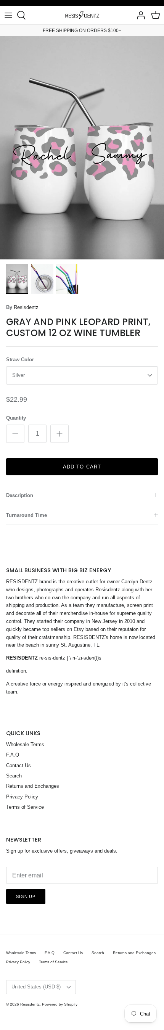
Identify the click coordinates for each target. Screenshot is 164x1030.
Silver (18, 375)
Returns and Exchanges (32, 786)
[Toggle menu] (8, 15)
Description (19, 495)
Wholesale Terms (25, 744)
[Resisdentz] (82, 15)
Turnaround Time (26, 515)
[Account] (138, 15)
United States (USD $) (36, 987)
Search (14, 776)
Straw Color (20, 359)
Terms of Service (25, 807)
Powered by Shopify (59, 1004)
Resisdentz (26, 307)
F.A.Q (12, 755)
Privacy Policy (22, 797)
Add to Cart (82, 467)
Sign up (25, 896)
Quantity (16, 418)
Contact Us (18, 765)
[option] (82, 147)
